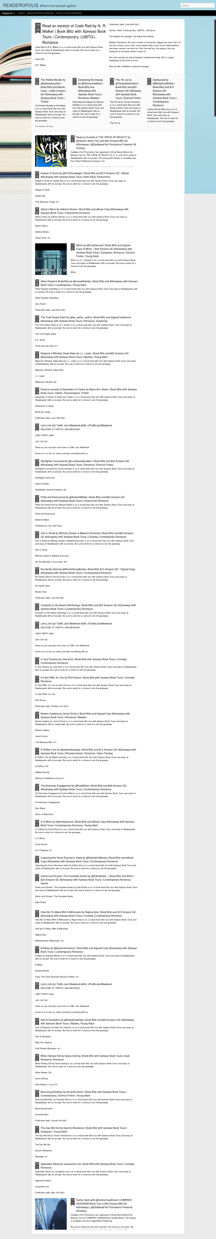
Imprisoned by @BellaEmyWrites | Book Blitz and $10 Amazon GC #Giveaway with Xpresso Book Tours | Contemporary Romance (165, 92)
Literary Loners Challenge (69, 13)
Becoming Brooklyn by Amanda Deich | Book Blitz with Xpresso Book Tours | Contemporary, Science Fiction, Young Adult (84, 1093)
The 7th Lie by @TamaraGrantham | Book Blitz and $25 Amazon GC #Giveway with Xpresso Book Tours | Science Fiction (128, 89)
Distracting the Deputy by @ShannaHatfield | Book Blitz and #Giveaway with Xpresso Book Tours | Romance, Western (90, 89)
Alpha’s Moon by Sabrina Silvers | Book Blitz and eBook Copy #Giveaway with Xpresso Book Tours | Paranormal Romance (85, 211)
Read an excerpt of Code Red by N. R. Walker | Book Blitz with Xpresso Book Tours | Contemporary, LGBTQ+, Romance (74, 34)
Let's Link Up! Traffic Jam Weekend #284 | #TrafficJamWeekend (76, 984)
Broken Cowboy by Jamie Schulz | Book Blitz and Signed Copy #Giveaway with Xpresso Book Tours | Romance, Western (85, 715)
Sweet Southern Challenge (40, 13)
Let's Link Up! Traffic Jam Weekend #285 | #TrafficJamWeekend (76, 623)
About (22, 13)
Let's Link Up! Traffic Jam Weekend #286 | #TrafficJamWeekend (76, 425)
